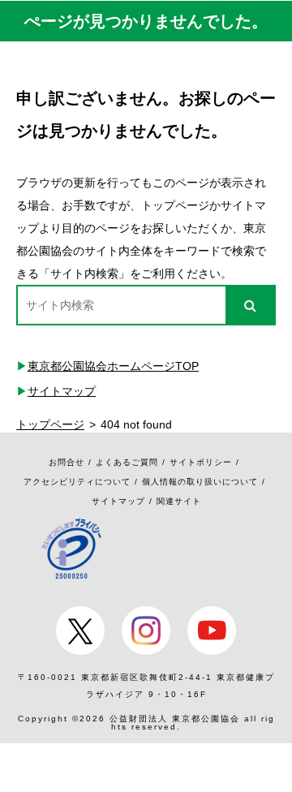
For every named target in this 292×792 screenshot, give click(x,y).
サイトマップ (62, 391)
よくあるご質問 (127, 462)
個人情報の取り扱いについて (200, 481)
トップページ (50, 424)
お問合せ (66, 462)
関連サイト (179, 501)
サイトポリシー (201, 462)
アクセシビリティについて (77, 481)
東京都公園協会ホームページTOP (113, 365)
